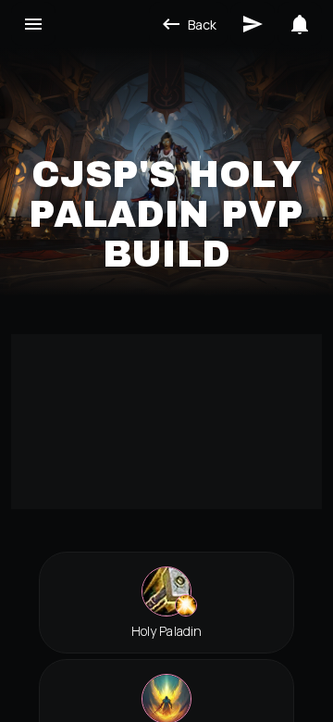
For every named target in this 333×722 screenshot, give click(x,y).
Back (202, 24)
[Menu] (33, 24)
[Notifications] (300, 24)
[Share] (252, 24)
